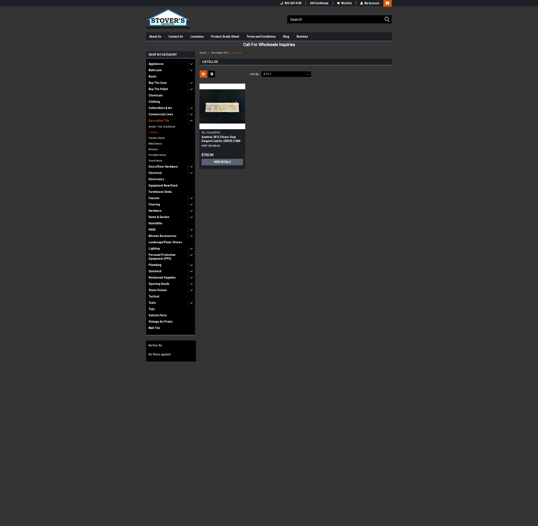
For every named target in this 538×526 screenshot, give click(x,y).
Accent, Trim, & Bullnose (162, 126)
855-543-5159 (293, 3)
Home (203, 52)
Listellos (153, 132)
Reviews (302, 36)
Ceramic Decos (157, 137)
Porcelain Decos (157, 154)
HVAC (152, 229)
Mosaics (153, 149)
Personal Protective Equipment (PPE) (162, 256)
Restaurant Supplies (162, 277)
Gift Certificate (319, 3)
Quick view (222, 126)
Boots (152, 76)
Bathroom (155, 70)
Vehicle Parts (158, 315)
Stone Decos (155, 160)
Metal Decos (155, 143)
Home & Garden (159, 217)
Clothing (154, 102)
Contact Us (176, 36)
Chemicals (156, 95)
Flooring (154, 204)
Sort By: (254, 74)
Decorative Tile (159, 120)
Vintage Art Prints (161, 321)
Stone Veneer (158, 290)
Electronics (156, 179)
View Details (222, 162)
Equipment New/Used (163, 185)
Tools (152, 303)
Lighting (154, 248)
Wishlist (346, 3)
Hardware (155, 211)
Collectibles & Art (160, 108)
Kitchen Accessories (162, 236)
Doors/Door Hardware (163, 166)
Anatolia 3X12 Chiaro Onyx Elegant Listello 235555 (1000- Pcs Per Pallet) (221, 141)
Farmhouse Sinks (160, 192)
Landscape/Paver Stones (165, 242)
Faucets (154, 198)
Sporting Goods (159, 284)
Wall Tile (154, 328)
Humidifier (156, 223)
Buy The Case (158, 83)
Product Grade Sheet (225, 36)
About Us (155, 36)
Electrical (155, 173)
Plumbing (155, 265)
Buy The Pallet (158, 89)
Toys (152, 309)
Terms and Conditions (261, 36)
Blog (286, 36)
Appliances (156, 64)
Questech (155, 271)
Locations (197, 36)
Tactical (154, 296)
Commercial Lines (161, 114)
